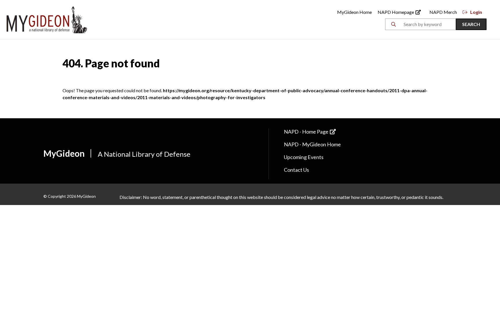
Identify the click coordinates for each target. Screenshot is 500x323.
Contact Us (296, 170)
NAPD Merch (443, 12)
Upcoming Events (303, 157)
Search (471, 24)
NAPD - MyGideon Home (312, 144)
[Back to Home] (46, 19)
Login (476, 12)
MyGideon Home (354, 12)
